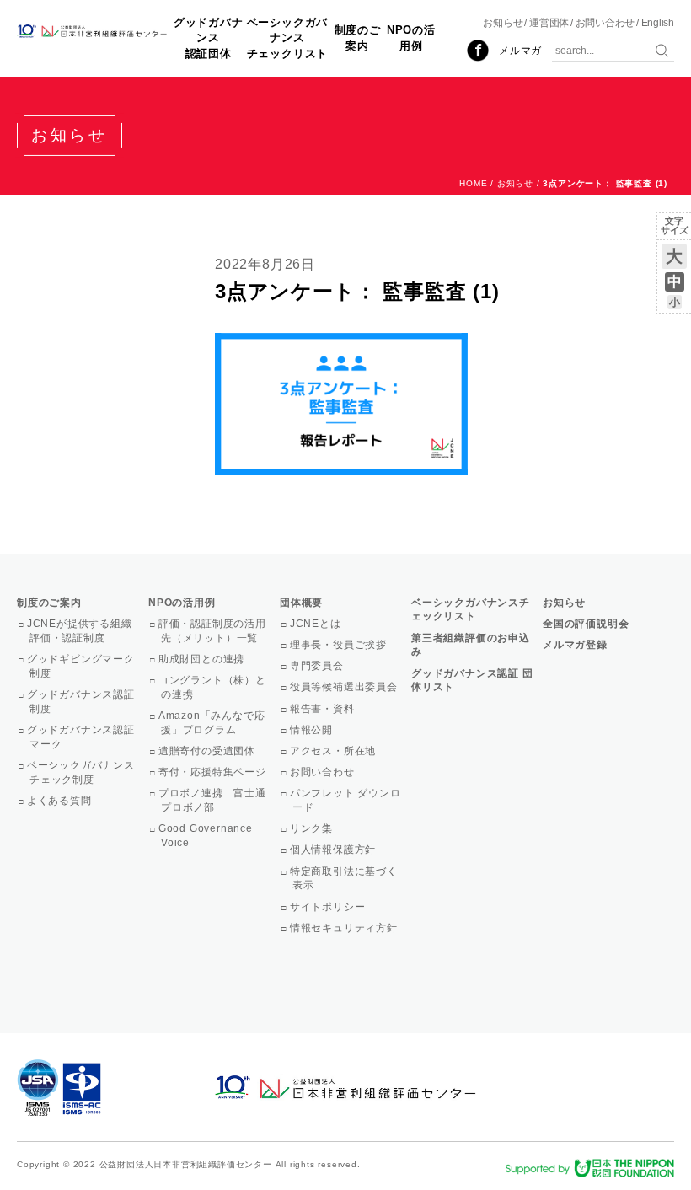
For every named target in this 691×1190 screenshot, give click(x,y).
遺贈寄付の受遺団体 (208, 751)
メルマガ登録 (575, 645)
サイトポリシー (328, 907)
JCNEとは (316, 624)
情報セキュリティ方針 (345, 928)
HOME (473, 183)
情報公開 (312, 730)
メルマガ (520, 50)
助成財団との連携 (202, 659)
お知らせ (502, 23)
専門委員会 (318, 666)
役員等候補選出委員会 (345, 687)
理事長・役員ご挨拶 (339, 645)
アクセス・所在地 (334, 751)
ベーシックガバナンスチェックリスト (288, 37)
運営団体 (549, 23)
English (657, 23)
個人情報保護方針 (334, 849)
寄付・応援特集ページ (213, 772)
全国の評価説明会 (586, 624)
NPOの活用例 (411, 37)
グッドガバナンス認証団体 (209, 37)
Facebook (478, 51)
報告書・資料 (323, 709)
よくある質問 (60, 801)
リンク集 (312, 828)
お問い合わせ (605, 23)
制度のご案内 (358, 37)
